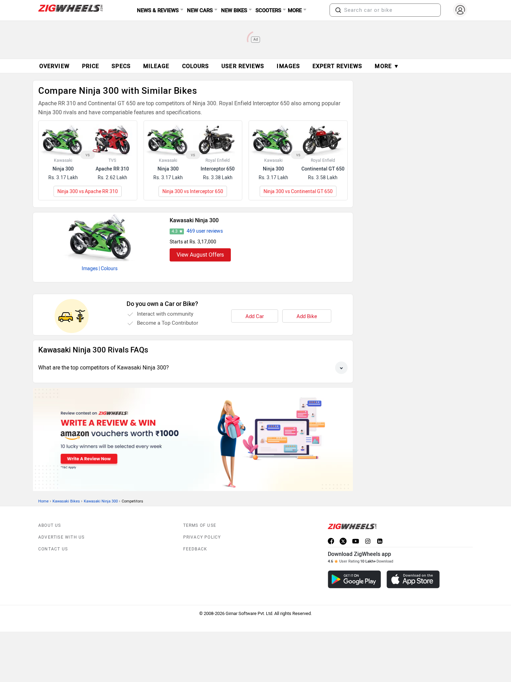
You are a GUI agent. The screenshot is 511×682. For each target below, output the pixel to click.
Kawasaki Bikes (66, 501)
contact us (53, 549)
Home (43, 501)
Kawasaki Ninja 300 (194, 220)
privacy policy (202, 537)
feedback (195, 549)
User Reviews (242, 66)
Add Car (254, 316)
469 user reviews (205, 231)
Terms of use (199, 525)
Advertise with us (61, 537)
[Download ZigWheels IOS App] (413, 579)
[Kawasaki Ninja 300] (99, 237)
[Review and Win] (193, 439)
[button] (338, 10)
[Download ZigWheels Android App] (354, 579)
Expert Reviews (337, 66)
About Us (49, 525)
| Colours (108, 269)
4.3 (175, 231)
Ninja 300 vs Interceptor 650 (192, 191)
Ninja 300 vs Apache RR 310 (87, 191)
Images (90, 269)
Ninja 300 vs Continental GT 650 (298, 191)
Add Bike (307, 316)
